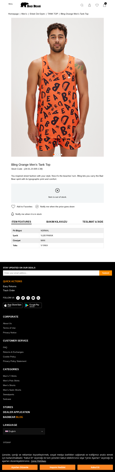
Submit (105, 273)
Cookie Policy (9, 356)
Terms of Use (9, 328)
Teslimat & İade (93, 221)
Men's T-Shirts (10, 376)
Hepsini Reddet (57, 467)
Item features (21, 221)
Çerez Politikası (38, 461)
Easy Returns (9, 286)
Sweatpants (8, 394)
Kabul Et (95, 467)
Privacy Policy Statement (14, 361)
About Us (7, 323)
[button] (53, 154)
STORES (8, 407)
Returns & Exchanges (13, 352)
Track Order (9, 290)
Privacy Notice (9, 332)
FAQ (5, 347)
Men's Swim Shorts (12, 390)
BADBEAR (13, 417)
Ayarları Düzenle (19, 467)
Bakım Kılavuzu (56, 221)
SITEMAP (7, 442)
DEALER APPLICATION (16, 412)
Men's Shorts (9, 385)
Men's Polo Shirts (11, 380)
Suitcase (7, 399)
